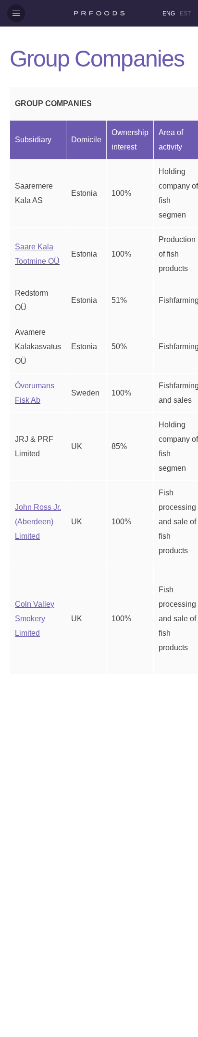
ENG (168, 13)
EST (185, 13)
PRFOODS (99, 13)
